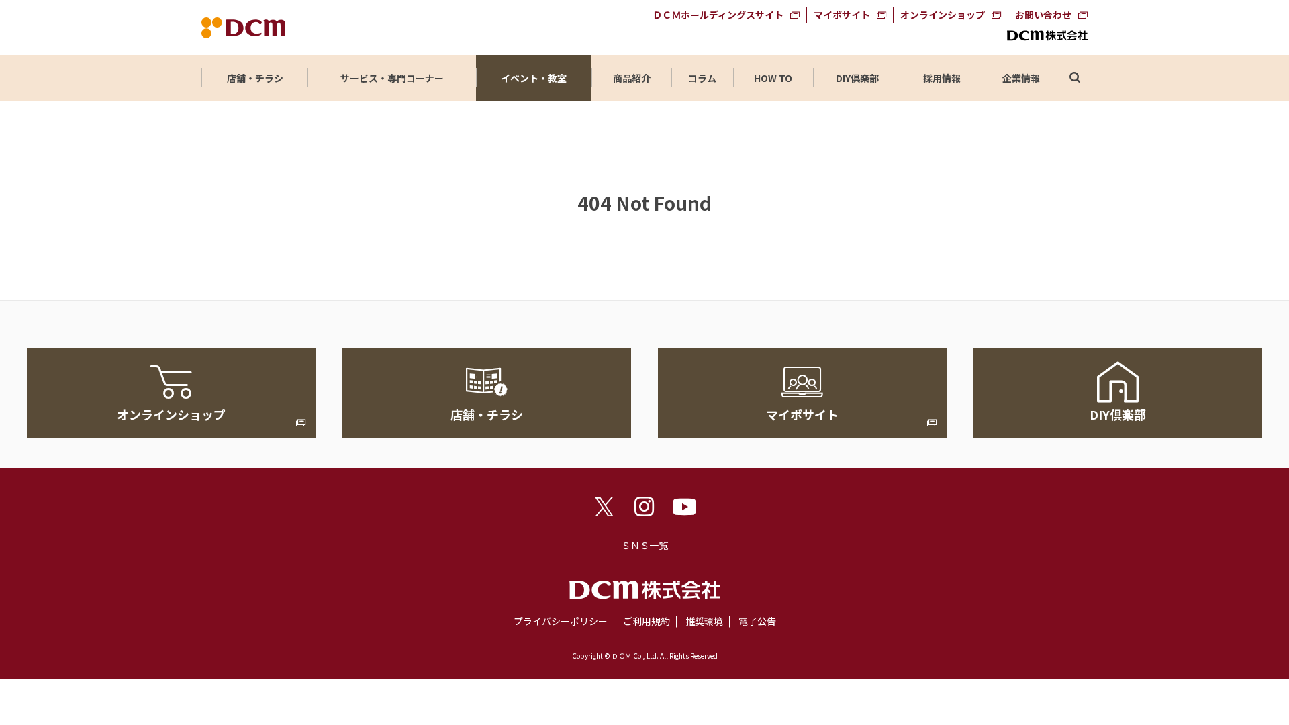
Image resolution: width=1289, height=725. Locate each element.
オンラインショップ (942, 14)
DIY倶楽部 (857, 78)
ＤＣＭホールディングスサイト (718, 14)
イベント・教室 (534, 78)
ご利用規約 (646, 621)
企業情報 (1021, 78)
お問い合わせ (1043, 14)
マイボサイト (842, 14)
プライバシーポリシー (561, 621)
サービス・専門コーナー (392, 78)
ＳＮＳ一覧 (644, 545)
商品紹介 (632, 78)
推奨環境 (704, 621)
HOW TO (773, 78)
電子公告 (757, 621)
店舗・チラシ (255, 78)
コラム (702, 78)
